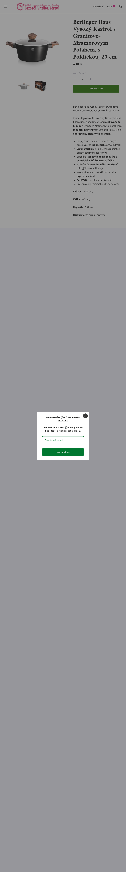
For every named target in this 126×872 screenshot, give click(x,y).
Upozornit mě (63, 452)
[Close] (85, 416)
